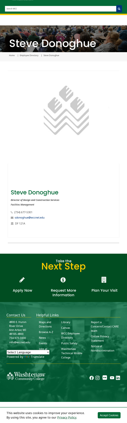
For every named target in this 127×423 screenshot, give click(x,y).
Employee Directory (29, 55)
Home (12, 55)
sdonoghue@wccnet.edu (29, 217)
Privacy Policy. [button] (67, 417)
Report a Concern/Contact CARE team (105, 326)
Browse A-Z (46, 332)
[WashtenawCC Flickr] (105, 378)
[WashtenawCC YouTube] (112, 378)
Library (65, 322)
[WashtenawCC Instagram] (97, 378)
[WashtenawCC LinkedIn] (118, 378)
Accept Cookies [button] (109, 415)
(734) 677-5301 (23, 212)
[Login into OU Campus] (2, 399)
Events (43, 343)
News (42, 337)
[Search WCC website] (119, 8)
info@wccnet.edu (19, 342)
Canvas (65, 328)
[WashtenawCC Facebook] (91, 378)
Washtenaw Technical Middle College (71, 353)
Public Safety (69, 343)
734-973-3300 (17, 338)
